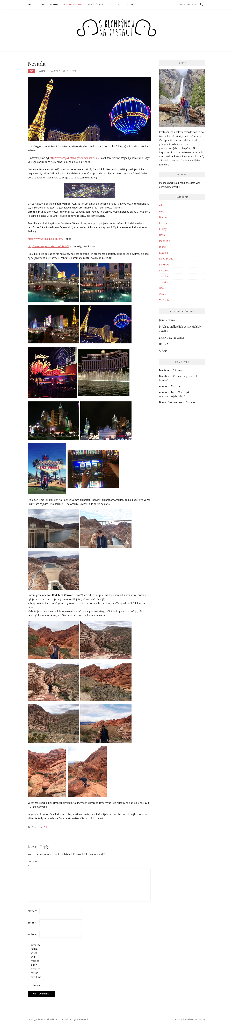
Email (32, 922)
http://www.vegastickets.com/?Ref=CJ (48, 246)
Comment (33, 863)
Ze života (113, 4)
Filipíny (162, 228)
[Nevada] (89, 108)
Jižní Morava (167, 320)
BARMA (163, 344)
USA (31, 71)
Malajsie (163, 252)
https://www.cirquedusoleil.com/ (45, 238)
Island (162, 246)
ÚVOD (163, 350)
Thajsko (163, 282)
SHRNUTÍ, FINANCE (172, 337)
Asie (42, 4)
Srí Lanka (164, 270)
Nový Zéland (95, 4)
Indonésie (164, 240)
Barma (163, 217)
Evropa (54, 4)
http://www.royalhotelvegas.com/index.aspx (74, 158)
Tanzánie (164, 276)
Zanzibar (176, 386)
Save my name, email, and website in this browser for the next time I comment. (36, 965)
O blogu (130, 4)
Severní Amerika (73, 4)
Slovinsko (164, 264)
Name (32, 911)
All (160, 205)
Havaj (162, 234)
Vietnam (163, 294)
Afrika (31, 4)
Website (32, 934)
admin (42, 71)
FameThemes (198, 1019)
